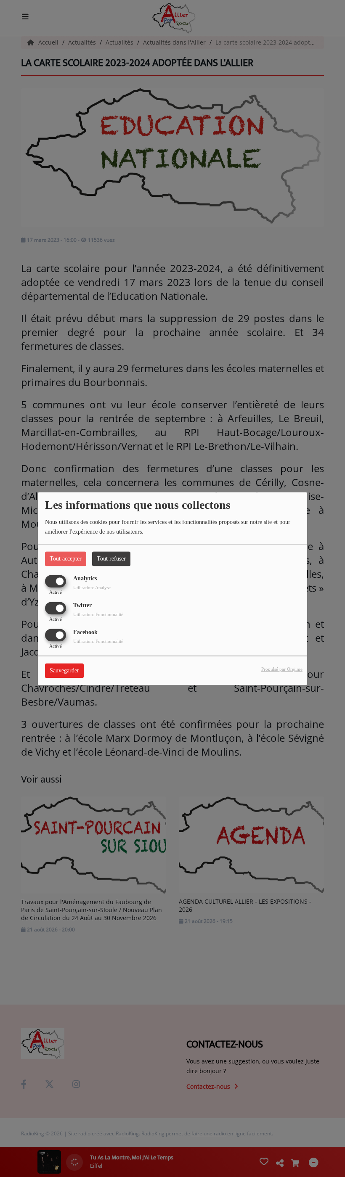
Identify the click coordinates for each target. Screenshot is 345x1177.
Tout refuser (111, 558)
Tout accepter (66, 558)
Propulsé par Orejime (282, 669)
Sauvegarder (64, 670)
